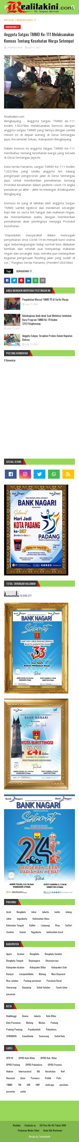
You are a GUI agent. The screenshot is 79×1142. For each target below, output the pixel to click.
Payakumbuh (34, 1029)
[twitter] (39, 474)
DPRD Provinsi (55, 1064)
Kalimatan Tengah (15, 925)
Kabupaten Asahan (15, 967)
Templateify (44, 1136)
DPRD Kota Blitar (27, 1058)
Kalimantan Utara (41, 918)
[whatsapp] (54, 474)
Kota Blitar (51, 1016)
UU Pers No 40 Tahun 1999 (53, 1125)
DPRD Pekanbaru (34, 1064)
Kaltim (32, 925)
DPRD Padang (13, 1064)
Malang (42, 974)
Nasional (10, 1078)
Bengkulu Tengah (14, 960)
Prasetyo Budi (14, 47)
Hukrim (9, 1071)
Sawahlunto (27, 1036)
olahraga (49, 1084)
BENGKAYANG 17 (26, 20)
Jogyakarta (22, 918)
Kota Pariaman (13, 1022)
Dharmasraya (52, 960)
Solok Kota (59, 1036)
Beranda (9, 20)
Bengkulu (21, 912)
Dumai (25, 1016)
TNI (19, 1084)
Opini (22, 1078)
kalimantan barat (55, 932)
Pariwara (35, 1078)
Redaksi (17, 1125)
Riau (57, 925)
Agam (9, 954)
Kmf (63, 1071)
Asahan (20, 954)
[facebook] (11, 474)
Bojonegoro (34, 960)
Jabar (33, 912)
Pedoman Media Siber (29, 1130)
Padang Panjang (14, 1029)
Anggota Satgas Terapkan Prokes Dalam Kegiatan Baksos (47, 338)
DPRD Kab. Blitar (49, 1058)
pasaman (10, 994)
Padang (54, 1022)
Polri (59, 1078)
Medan (42, 1022)
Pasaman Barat (54, 980)
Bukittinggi (11, 1016)
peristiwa (64, 1084)
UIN (28, 1084)
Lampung (45, 925)
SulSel (68, 925)
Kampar (10, 974)
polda (23, 1091)
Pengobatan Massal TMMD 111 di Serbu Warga (45, 299)
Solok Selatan (43, 987)
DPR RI (9, 1058)
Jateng (68, 912)
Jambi (57, 912)
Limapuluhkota (26, 974)
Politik (48, 1078)
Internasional (25, 1071)
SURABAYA (11, 1036)
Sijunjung (26, 987)
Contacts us (30, 1125)
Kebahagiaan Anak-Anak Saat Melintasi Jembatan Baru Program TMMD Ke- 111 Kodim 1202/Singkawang (47, 320)
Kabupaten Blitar (38, 967)
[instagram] (25, 474)
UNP (38, 1084)
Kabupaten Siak (59, 967)
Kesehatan (50, 1071)
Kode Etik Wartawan (52, 1130)
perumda (10, 1091)
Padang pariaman (32, 980)
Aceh (8, 912)
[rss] (68, 474)
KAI (38, 1071)
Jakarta (45, 912)
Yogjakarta (36, 932)
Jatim (8, 918)
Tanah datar (61, 987)
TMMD (9, 1084)
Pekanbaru (51, 1029)
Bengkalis (34, 954)
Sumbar (10, 932)
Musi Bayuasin (58, 974)
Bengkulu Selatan (53, 954)
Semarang (11, 987)
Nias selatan (12, 980)
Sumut (22, 932)
